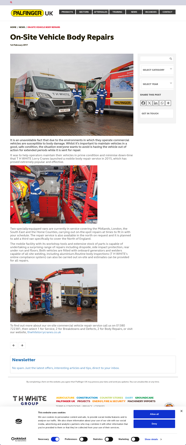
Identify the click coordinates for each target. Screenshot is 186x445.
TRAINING (117, 12)
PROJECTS (83, 401)
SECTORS (84, 12)
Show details (151, 439)
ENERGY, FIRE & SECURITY (108, 401)
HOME (13, 27)
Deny (154, 423)
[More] (168, 103)
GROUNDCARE (144, 397)
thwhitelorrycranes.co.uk (44, 332)
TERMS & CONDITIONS (68, 406)
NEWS (134, 12)
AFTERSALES (100, 12)
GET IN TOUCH (150, 113)
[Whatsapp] (162, 103)
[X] (149, 103)
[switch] (83, 439)
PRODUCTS (67, 12)
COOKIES (100, 406)
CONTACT (167, 12)
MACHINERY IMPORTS (141, 401)
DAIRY (129, 397)
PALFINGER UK (65, 401)
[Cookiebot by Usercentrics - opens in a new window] (19, 439)
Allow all (154, 414)
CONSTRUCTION (87, 397)
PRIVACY (88, 406)
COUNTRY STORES (111, 397)
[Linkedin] (156, 103)
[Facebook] (143, 103)
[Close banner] (181, 411)
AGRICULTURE (65, 397)
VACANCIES (151, 12)
